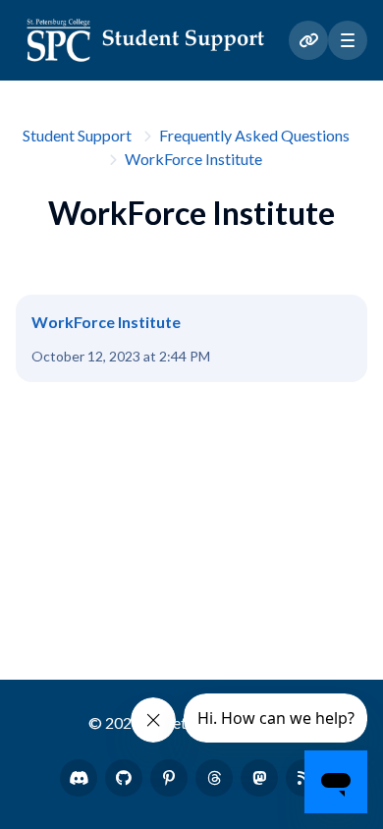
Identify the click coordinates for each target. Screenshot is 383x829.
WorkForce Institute (193, 158)
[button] (347, 40)
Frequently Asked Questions (254, 135)
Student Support (77, 135)
